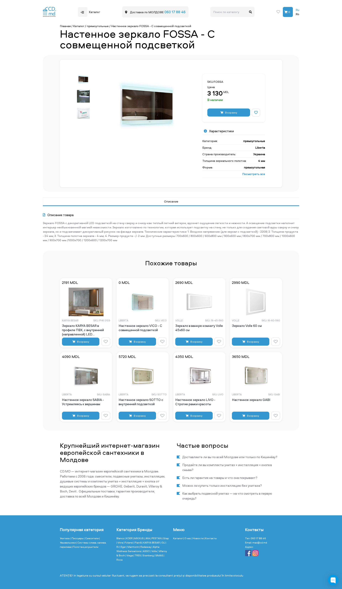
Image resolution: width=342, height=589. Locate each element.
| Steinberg (147, 555)
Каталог (78, 26)
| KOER (129, 538)
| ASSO (146, 551)
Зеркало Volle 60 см (247, 326)
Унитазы (65, 538)
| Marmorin (132, 546)
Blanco (120, 538)
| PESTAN (156, 538)
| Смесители (91, 538)
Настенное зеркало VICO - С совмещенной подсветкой (140, 328)
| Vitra (120, 542)
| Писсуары (77, 538)
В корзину (231, 112)
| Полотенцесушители (85, 546)
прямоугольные (98, 26)
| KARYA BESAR (151, 542)
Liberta (260, 148)
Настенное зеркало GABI (251, 400)
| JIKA (147, 538)
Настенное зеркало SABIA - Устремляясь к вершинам (83, 402)
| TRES (137, 555)
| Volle (153, 551)
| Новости (198, 538)
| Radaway (145, 546)
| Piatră (138, 542)
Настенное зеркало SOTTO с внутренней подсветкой (141, 402)
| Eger (123, 546)
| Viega (129, 555)
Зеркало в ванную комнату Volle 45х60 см (199, 328)
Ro (297, 14)
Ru (297, 10)
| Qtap (165, 538)
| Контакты (210, 538)
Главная (65, 26)
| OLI (163, 542)
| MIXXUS (138, 538)
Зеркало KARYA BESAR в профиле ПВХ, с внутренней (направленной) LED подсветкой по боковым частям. (86, 330)
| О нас (187, 538)
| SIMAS (159, 555)
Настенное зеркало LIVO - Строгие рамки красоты (195, 402)
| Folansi (129, 542)
